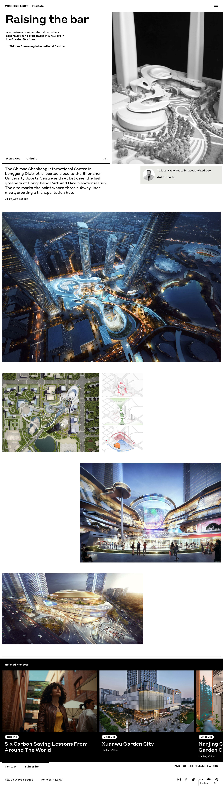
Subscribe (32, 766)
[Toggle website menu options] (216, 6)
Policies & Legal (51, 779)
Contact (10, 766)
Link (179, 779)
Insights (12, 737)
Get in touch (165, 177)
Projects (38, 5)
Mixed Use (13, 158)
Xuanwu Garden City (113, 672)
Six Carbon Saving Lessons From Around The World (37, 672)
